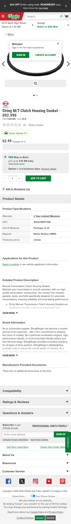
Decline (50, 518)
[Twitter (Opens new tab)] (22, 481)
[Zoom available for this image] (35, 83)
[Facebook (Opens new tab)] (8, 481)
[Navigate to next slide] (66, 6)
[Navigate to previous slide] (5, 6)
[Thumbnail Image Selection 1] (34, 95)
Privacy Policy (56, 512)
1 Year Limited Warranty (47, 216)
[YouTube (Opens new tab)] (49, 481)
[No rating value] (12, 124)
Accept (40, 518)
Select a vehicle (10, 264)
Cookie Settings (25, 518)
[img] (58, 44)
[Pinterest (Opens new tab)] (62, 481)
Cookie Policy (37, 512)
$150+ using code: (35, 6)
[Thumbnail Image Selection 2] (37, 95)
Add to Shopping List (18, 189)
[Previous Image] (3, 64)
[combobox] (44, 16)
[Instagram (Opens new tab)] (35, 481)
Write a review (36, 124)
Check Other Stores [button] (16, 163)
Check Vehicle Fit (18, 133)
